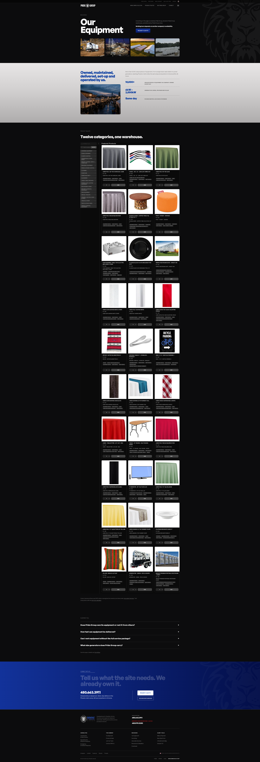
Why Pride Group (161, 5)
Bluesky (100, 753)
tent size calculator (96, 600)
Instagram (82, 753)
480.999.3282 (137, 723)
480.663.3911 (90, 692)
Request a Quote (143, 30)
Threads (106, 753)
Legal (165, 758)
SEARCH (93, 147)
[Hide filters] (98, 143)
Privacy (160, 758)
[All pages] (177, 5)
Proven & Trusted (149, 5)
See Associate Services (145, 698)
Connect (171, 5)
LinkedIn (89, 753)
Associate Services (129, 598)
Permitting (97, 652)
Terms (155, 758)
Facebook (94, 753)
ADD (118, 185)
